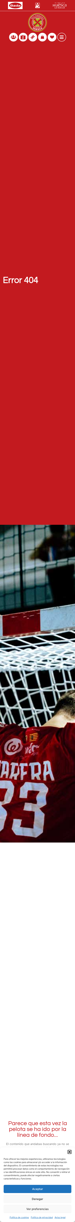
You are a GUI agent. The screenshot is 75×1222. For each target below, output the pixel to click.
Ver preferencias (37, 1209)
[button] (69, 1152)
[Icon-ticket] (32, 37)
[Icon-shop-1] (42, 37)
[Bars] (61, 37)
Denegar (37, 1199)
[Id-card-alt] (23, 37)
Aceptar (37, 1189)
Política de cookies (19, 1217)
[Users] (13, 37)
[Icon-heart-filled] (52, 37)
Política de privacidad (42, 1217)
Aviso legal (60, 1217)
